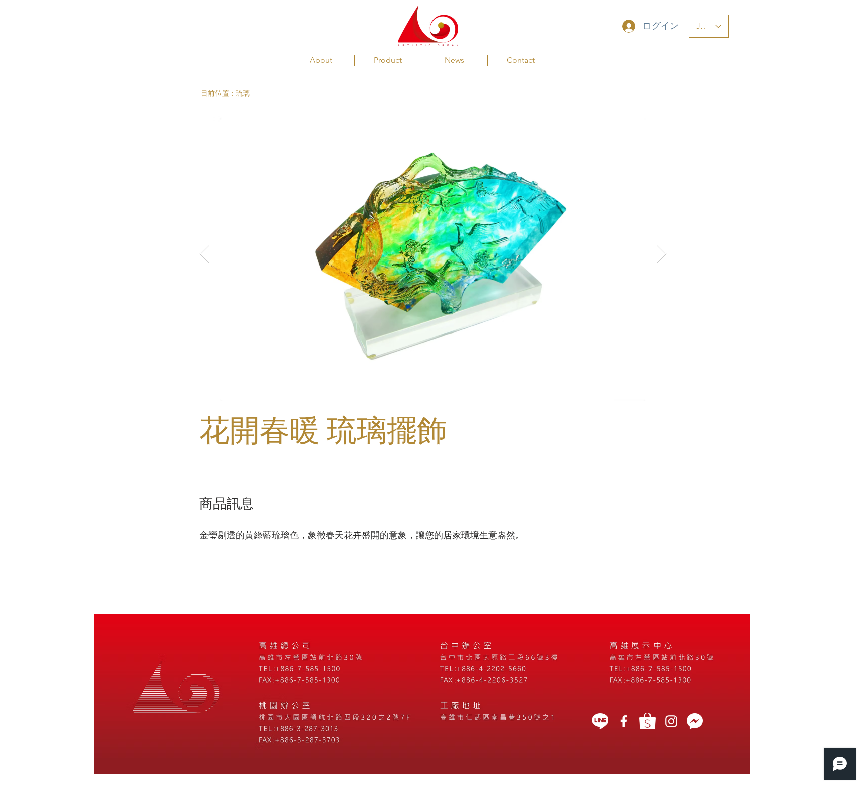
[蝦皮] (647, 721)
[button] (218, 93)
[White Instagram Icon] (671, 721)
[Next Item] (661, 254)
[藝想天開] (624, 721)
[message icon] (695, 721)
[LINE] (600, 721)
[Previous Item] (204, 254)
